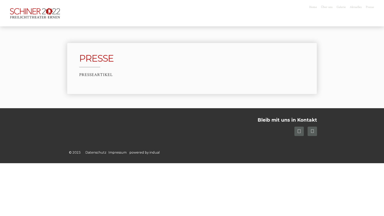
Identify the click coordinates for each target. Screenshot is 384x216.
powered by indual (144, 152)
